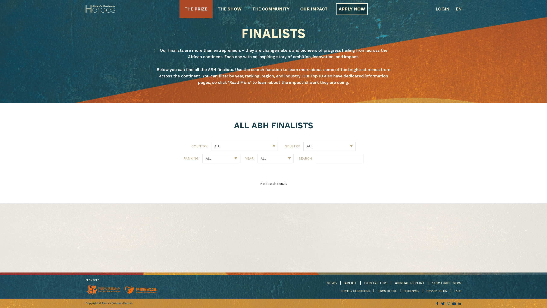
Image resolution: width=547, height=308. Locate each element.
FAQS (458, 291)
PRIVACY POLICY (436, 291)
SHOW (230, 9)
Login (442, 9)
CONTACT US (375, 282)
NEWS (332, 282)
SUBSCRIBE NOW (447, 282)
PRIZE (196, 9)
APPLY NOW (352, 9)
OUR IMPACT (314, 9)
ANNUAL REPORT (410, 282)
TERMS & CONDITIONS (355, 291)
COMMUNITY (271, 9)
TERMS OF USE (387, 291)
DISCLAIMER (411, 291)
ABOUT (350, 282)
